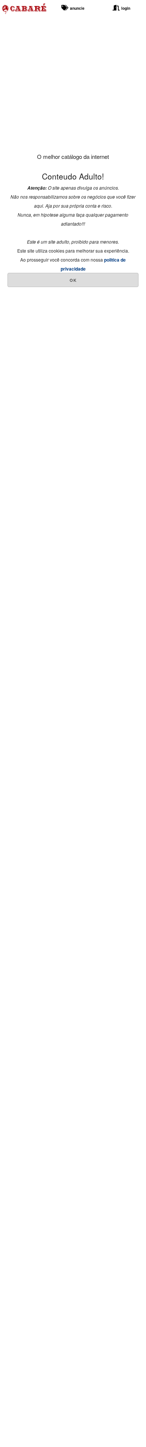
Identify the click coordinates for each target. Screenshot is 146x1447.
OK (73, 280)
